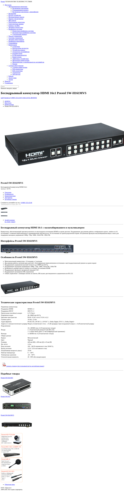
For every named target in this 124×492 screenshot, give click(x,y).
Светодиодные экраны (16, 24)
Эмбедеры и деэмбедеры (20, 59)
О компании (9, 83)
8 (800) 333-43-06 (16, 98)
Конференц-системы (15, 29)
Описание (8, 192)
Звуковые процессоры (16, 27)
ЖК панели (12, 20)
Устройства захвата (18, 50)
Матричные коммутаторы (20, 60)
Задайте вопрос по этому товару (10, 221)
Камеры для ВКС (14, 26)
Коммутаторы (17, 57)
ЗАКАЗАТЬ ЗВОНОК (29, 98)
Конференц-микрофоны (16, 41)
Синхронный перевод (19, 34)
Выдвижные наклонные (20, 8)
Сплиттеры (16, 46)
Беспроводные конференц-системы (24, 32)
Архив (11, 79)
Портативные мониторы (17, 22)
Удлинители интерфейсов (20, 52)
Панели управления (15, 36)
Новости (7, 81)
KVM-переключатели (19, 55)
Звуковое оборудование (16, 39)
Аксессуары (12, 78)
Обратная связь (10, 484)
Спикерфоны (13, 43)
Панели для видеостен (16, 19)
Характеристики (10, 196)
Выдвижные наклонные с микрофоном (25, 12)
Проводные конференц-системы (23, 31)
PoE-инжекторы (17, 69)
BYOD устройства (15, 15)
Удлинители (16, 72)
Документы (8, 197)
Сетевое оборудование (16, 65)
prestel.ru (7, 101)
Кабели (11, 76)
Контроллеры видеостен (20, 48)
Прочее (14, 64)
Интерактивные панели (16, 17)
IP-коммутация (17, 53)
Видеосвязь (12, 13)
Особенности (9, 194)
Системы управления (16, 38)
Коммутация (13, 45)
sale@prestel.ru (5, 98)
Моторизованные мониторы (18, 6)
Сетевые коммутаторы (19, 67)
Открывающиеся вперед (20, 10)
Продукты (8, 5)
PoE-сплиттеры (17, 71)
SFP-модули (16, 74)
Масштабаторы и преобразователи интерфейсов (28, 62)
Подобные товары (11, 199)
